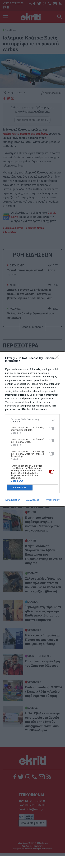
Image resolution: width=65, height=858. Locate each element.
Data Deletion (12, 499)
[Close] (58, 358)
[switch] (51, 428)
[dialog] (32, 429)
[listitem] (32, 420)
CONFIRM (19, 487)
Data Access (32, 499)
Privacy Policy (51, 499)
